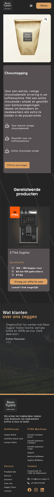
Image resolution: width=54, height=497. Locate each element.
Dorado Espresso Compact (35, 442)
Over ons (8, 483)
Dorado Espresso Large (35, 448)
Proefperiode (10, 472)
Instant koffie (10, 443)
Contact (8, 491)
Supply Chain (10, 487)
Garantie (8, 480)
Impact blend (10, 435)
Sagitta (31, 453)
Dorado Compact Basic (35, 436)
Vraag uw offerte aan (27, 281)
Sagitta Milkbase (35, 460)
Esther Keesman (14, 338)
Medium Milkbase (36, 456)
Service (7, 476)
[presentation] (9, 209)
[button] (31, 5)
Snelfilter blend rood (13, 439)
